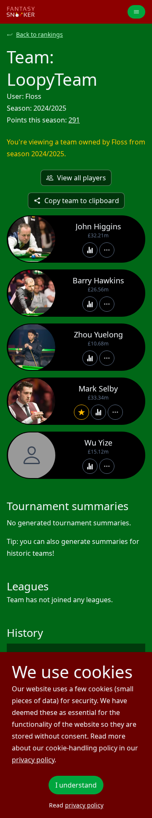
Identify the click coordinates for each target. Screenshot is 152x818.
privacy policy (33, 759)
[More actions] (106, 250)
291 (74, 120)
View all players (81, 177)
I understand (76, 785)
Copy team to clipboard (81, 200)
